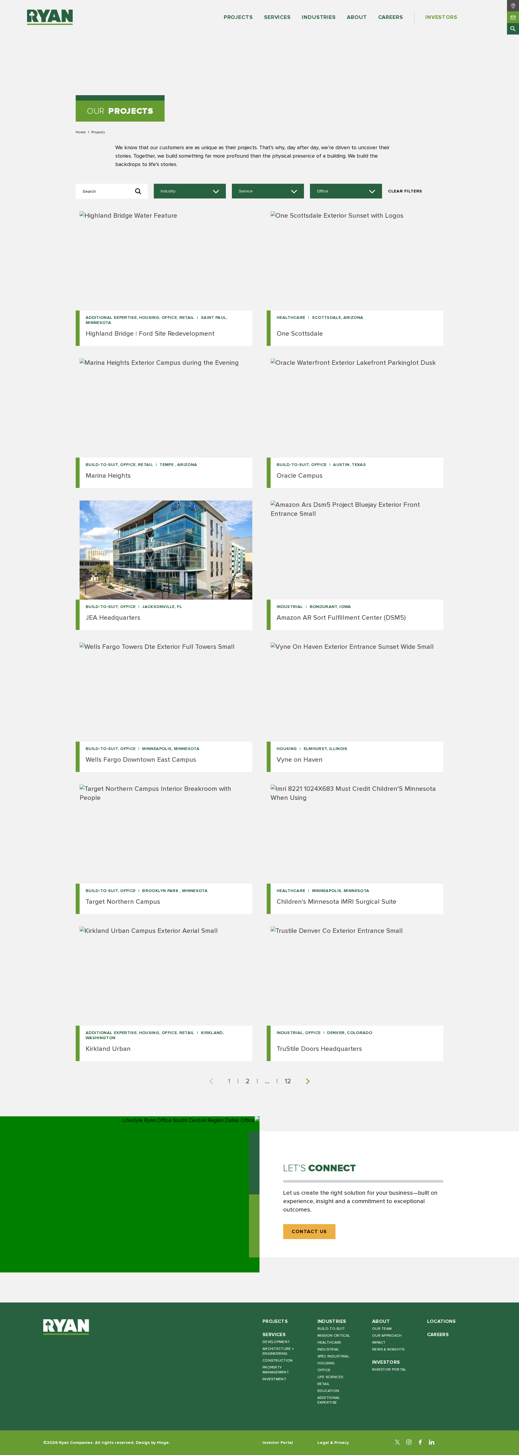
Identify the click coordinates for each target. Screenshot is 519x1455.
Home (81, 132)
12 (288, 1081)
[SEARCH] (513, 29)
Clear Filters (405, 191)
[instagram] (408, 1442)
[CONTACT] (513, 17)
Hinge (163, 1442)
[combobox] (190, 191)
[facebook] (420, 1442)
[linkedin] (431, 1442)
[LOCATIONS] (513, 5)
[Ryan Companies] (50, 17)
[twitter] (397, 1442)
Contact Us (309, 1232)
